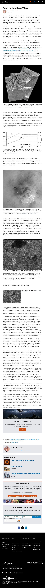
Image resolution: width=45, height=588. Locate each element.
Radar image (33, 439)
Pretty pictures (27, 439)
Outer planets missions (19, 439)
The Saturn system (13, 441)
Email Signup (25, 543)
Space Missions (5, 544)
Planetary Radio (15, 543)
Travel (34, 547)
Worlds (21, 441)
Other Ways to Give (37, 549)
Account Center (5, 572)
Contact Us (12, 572)
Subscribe (36, 516)
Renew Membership (37, 541)
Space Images (15, 545)
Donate (23, 429)
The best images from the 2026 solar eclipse (22, 460)
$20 (26, 496)
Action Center (25, 541)
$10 (18, 496)
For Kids (4, 551)
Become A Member (26, 545)
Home (12, 442)
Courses (14, 549)
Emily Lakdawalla (17, 448)
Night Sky (4, 546)
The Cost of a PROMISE (16, 466)
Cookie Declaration (6, 583)
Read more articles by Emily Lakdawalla (20, 450)
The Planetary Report (17, 551)
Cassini (12, 439)
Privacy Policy (18, 518)
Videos (13, 547)
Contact (24, 547)
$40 (33, 496)
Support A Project (36, 543)
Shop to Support (36, 545)
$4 (11, 496)
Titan (19, 441)
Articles (16, 442)
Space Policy (5, 548)
